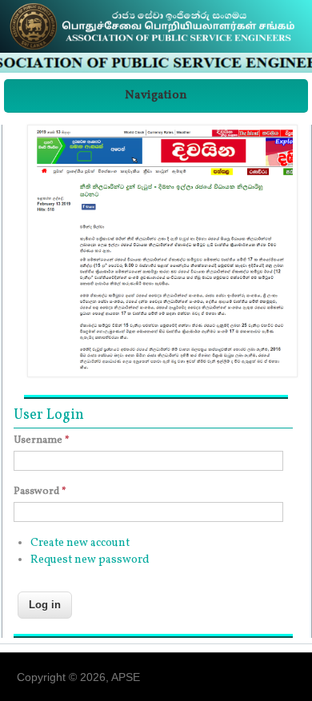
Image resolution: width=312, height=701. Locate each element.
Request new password (90, 560)
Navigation (156, 95)
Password (40, 491)
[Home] (156, 50)
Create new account (80, 543)
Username (42, 440)
